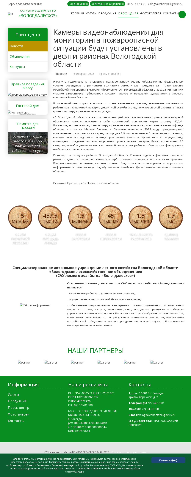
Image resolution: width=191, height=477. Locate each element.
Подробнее (26, 94)
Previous (9, 362)
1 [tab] (90, 368)
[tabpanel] (29, 362)
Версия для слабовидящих (25, 4)
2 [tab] (95, 368)
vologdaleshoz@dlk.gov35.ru (165, 4)
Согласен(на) (168, 460)
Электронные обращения (107, 4)
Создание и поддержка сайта (129, 452)
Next (181, 362)
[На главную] (10, 13)
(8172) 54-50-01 (136, 4)
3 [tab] (101, 368)
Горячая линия (78, 4)
